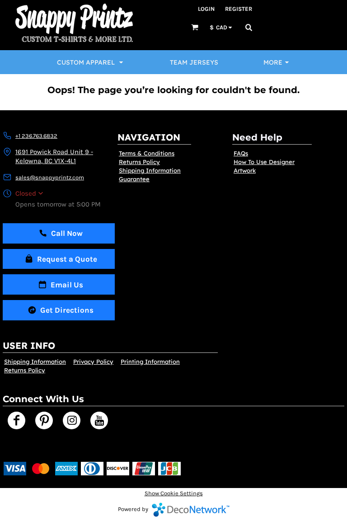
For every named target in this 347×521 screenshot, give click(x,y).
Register (238, 8)
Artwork (245, 170)
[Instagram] (71, 420)
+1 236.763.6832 (36, 135)
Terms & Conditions (146, 153)
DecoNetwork (191, 510)
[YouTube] (99, 420)
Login (206, 8)
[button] (194, 27)
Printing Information (150, 361)
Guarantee (134, 179)
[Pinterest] (44, 420)
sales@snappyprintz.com (49, 177)
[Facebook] (16, 420)
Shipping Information (150, 170)
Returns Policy (139, 161)
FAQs (241, 153)
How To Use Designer (264, 161)
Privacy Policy (93, 361)
